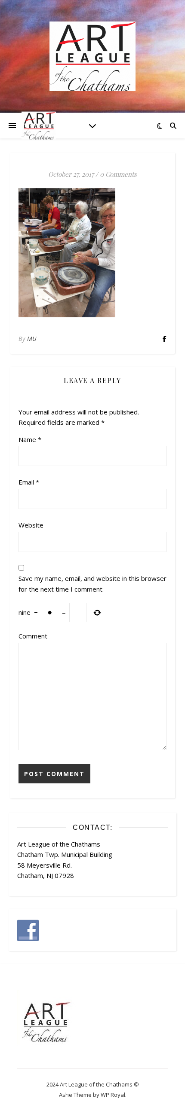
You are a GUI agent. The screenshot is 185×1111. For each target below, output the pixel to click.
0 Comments (118, 174)
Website (30, 525)
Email (28, 482)
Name (29, 439)
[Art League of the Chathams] (92, 56)
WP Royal (113, 1095)
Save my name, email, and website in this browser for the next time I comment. (92, 583)
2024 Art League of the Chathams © (92, 1084)
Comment (32, 636)
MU (32, 339)
